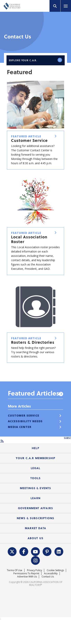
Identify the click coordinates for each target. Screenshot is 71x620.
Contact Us (48, 576)
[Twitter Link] (12, 551)
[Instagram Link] (35, 560)
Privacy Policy (34, 570)
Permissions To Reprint (26, 573)
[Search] (55, 6)
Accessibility (51, 573)
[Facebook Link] (23, 551)
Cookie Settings (55, 570)
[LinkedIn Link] (58, 551)
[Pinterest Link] (47, 551)
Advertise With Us (27, 576)
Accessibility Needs (25, 421)
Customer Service (23, 415)
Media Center (19, 427)
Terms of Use (14, 570)
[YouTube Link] (35, 551)
